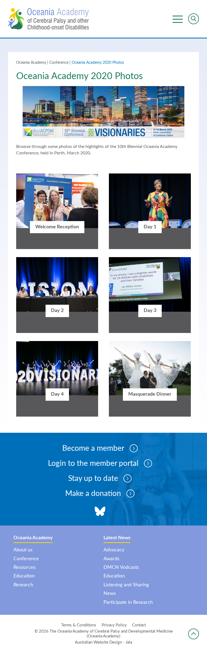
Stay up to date (93, 478)
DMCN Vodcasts (121, 567)
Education (24, 576)
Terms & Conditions (78, 625)
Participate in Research (128, 602)
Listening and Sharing (126, 585)
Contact (139, 625)
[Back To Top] (193, 634)
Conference (58, 63)
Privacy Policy (114, 625)
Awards (111, 558)
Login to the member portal (93, 463)
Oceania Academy (31, 63)
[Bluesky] (100, 511)
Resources (24, 567)
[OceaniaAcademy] (48, 19)
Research (23, 585)
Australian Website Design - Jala (103, 642)
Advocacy (114, 550)
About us (23, 550)
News (110, 593)
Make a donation (93, 493)
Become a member (93, 448)
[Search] (193, 18)
